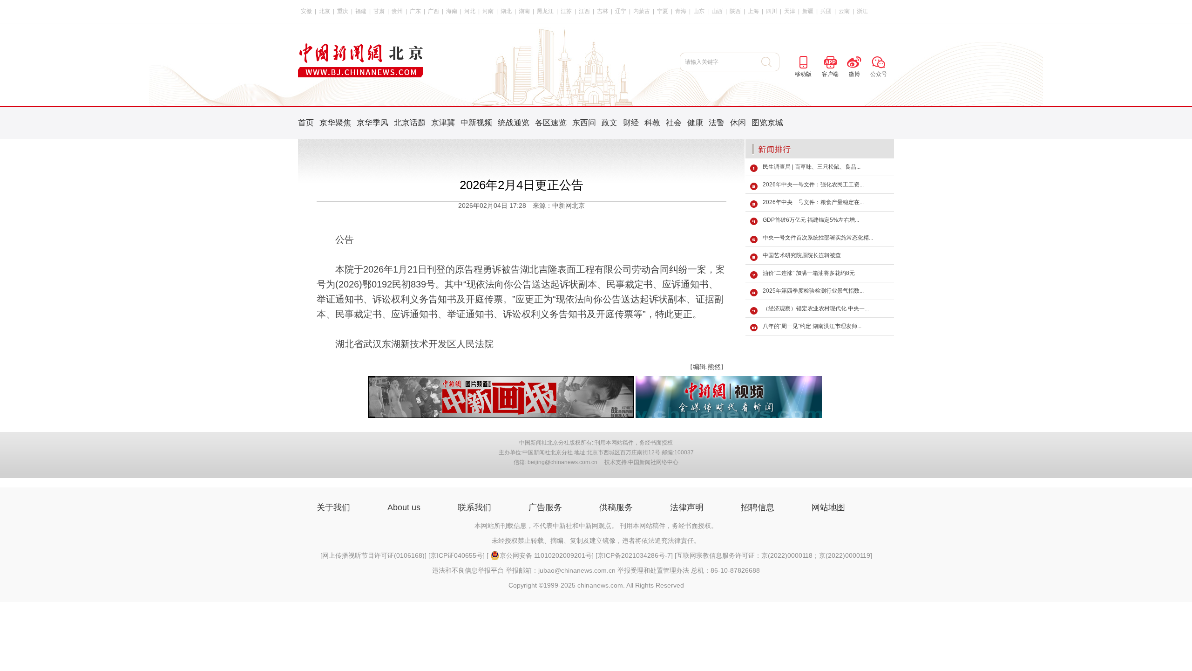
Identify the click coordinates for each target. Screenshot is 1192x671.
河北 (469, 11)
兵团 (826, 11)
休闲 (738, 122)
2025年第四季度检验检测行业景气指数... (813, 291)
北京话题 (410, 122)
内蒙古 (641, 11)
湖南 (524, 11)
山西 (717, 11)
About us (403, 507)
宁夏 (662, 11)
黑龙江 (545, 11)
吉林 (602, 11)
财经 (631, 122)
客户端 (830, 74)
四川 (771, 11)
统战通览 (513, 122)
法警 (717, 122)
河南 (488, 11)
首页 (306, 122)
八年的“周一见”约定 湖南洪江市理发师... (812, 326)
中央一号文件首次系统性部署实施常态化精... (818, 237)
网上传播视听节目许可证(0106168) (373, 555)
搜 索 (770, 62)
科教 (652, 122)
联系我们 (474, 507)
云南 (844, 11)
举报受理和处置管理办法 (653, 570)
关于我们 (333, 507)
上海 (753, 11)
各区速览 (551, 122)
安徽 (306, 11)
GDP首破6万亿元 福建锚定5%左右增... (811, 220)
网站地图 (828, 507)
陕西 (735, 11)
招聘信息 (757, 507)
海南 (451, 11)
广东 (415, 11)
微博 (854, 74)
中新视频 (476, 122)
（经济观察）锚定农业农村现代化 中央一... (816, 308)
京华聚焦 (335, 122)
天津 (789, 11)
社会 (674, 122)
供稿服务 (616, 507)
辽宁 (620, 11)
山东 (698, 11)
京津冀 (443, 122)
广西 (433, 11)
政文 (609, 122)
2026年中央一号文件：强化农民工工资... (813, 184)
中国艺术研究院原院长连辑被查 (802, 255)
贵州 (397, 11)
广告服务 (545, 507)
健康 (695, 122)
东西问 (584, 122)
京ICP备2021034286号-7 (634, 555)
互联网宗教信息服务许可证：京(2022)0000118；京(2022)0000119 (773, 555)
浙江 (862, 11)
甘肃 (379, 11)
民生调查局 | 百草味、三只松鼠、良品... (811, 167)
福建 (360, 11)
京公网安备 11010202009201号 (546, 555)
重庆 (342, 11)
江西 (584, 11)
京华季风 (372, 122)
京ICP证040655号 (456, 555)
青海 (680, 11)
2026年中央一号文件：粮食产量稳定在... (813, 202)
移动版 (803, 74)
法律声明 (687, 507)
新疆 (807, 11)
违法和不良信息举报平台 (468, 570)
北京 (324, 11)
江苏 (566, 11)
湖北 (506, 11)
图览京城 (767, 122)
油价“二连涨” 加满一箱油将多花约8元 (809, 273)
